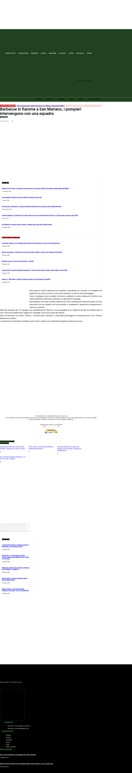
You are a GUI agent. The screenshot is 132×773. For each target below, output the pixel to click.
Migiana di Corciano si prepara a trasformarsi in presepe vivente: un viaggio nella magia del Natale (35, 188)
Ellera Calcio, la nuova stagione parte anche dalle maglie (14, 579)
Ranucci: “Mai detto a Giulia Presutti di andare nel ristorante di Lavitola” (26, 279)
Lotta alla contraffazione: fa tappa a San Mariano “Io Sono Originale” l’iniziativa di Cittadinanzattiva (69, 448)
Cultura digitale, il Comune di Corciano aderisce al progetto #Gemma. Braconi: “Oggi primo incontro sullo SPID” (40, 215)
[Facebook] (96, 53)
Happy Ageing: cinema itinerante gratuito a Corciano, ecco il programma (15, 589)
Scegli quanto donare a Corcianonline (51, 424)
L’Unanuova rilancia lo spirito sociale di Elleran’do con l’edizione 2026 (15, 545)
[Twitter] (99, 53)
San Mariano (3, 117)
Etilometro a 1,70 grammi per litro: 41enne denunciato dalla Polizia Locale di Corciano (15, 557)
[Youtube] (106, 53)
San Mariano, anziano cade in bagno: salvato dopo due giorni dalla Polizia (27, 224)
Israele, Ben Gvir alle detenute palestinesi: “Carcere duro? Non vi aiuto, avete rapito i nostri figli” (34, 270)
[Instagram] (102, 53)
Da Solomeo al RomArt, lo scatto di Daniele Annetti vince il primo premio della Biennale (31, 206)
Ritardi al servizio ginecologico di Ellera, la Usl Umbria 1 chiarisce (15, 568)
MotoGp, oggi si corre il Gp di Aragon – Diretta (18, 261)
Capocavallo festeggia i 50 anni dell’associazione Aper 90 (22, 197)
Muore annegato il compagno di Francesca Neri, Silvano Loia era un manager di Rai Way (32, 252)
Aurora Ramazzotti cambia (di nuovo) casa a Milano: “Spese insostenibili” (40, 106)
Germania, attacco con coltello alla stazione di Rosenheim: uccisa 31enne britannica (31, 243)
